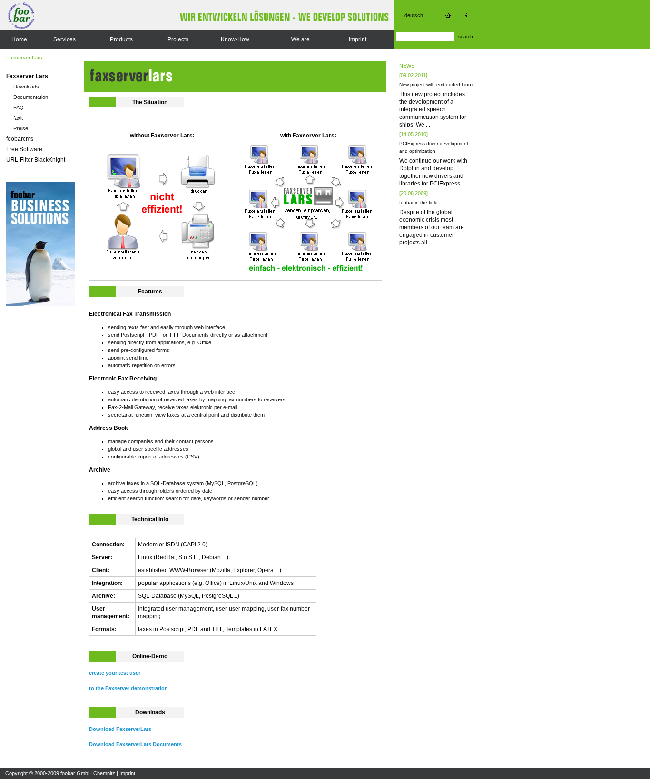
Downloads (26, 86)
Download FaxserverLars (120, 729)
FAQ (18, 107)
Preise (20, 128)
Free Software (24, 149)
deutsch (413, 15)
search (465, 36)
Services (64, 39)
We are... (302, 39)
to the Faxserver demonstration (128, 688)
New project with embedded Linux (436, 84)
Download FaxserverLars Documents (135, 744)
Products (121, 39)
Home (19, 39)
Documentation (30, 97)
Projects (177, 39)
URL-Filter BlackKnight (35, 159)
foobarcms (19, 139)
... (428, 124)
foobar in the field (418, 202)
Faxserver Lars (27, 76)
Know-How (235, 39)
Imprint (357, 39)
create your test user (114, 673)
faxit (18, 118)
